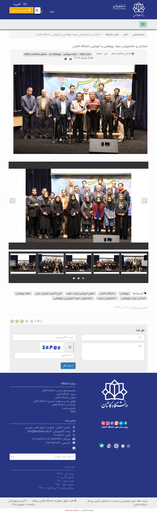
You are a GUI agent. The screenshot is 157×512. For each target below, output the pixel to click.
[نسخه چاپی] (70, 59)
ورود (51, 11)
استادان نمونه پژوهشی (133, 298)
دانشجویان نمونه (107, 298)
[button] (22, 10)
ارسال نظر (68, 365)
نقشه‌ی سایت (69, 408)
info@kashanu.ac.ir (39, 431)
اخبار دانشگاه (112, 34)
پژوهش (124, 293)
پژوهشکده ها (55, 54)
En (25, 4)
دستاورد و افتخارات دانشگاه (35, 54)
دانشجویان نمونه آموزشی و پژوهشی (73, 298)
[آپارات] (116, 446)
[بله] (101, 446)
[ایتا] (108, 446)
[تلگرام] (122, 446)
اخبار (125, 34)
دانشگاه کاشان (107, 293)
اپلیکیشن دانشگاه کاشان (64, 405)
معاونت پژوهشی (70, 54)
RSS (73, 412)
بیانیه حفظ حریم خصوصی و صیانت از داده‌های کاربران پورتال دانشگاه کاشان (117, 503)
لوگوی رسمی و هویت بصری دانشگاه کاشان (54, 401)
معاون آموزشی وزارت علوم (80, 293)
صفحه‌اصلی (138, 34)
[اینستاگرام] (128, 446)
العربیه (17, 4)
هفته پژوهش (23, 293)
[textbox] (43, 457)
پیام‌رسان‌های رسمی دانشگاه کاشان (59, 390)
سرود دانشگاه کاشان (66, 394)
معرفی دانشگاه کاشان (65, 398)
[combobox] (43, 456)
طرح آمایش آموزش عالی (48, 293)
